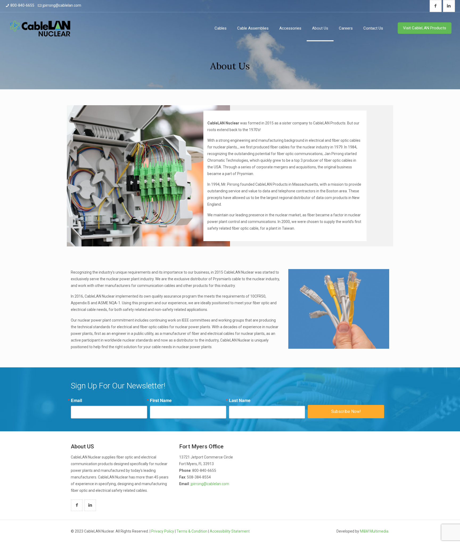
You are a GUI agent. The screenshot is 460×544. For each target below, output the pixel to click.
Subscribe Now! (346, 411)
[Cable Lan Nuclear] (40, 28)
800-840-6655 (22, 5)
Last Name (239, 400)
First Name (161, 400)
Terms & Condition (191, 531)
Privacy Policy (162, 531)
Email (76, 400)
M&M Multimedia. (374, 531)
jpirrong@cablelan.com (62, 5)
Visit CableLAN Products (424, 28)
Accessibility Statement (230, 531)
